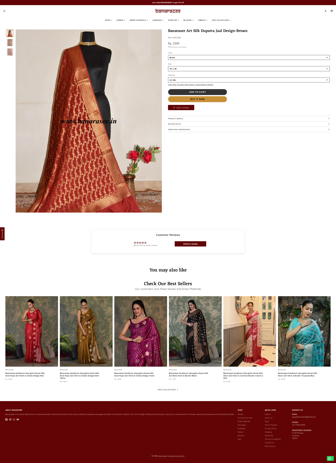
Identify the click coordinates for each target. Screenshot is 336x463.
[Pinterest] (10, 419)
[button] (181, 107)
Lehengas (157, 20)
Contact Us (269, 442)
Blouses (187, 20)
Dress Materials (138, 20)
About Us (268, 418)
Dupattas (172, 20)
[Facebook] (6, 419)
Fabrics (202, 20)
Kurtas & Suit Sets (245, 418)
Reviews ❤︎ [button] (2, 233)
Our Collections (220, 20)
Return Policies (271, 425)
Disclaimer (269, 435)
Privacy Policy (270, 428)
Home (107, 20)
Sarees (120, 20)
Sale (239, 439)
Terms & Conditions (273, 439)
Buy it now (197, 99)
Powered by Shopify (176, 456)
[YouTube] (18, 419)
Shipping (268, 432)
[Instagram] (14, 419)
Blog (267, 421)
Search (268, 414)
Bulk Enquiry (270, 446)
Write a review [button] (190, 244)
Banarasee (162, 456)
